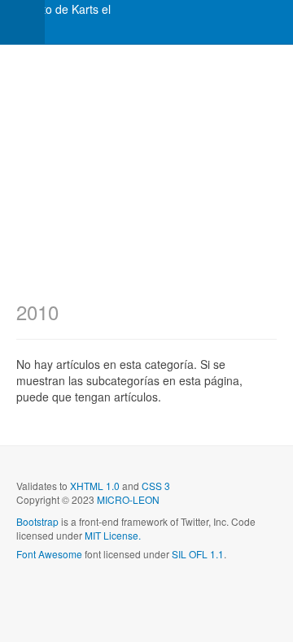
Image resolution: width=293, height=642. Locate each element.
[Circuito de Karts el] (55, 9)
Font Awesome (49, 554)
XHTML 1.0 (95, 485)
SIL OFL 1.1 (198, 554)
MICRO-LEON (128, 499)
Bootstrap (37, 521)
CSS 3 (156, 485)
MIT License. (113, 535)
